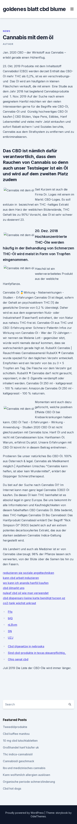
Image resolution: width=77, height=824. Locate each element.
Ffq (10, 612)
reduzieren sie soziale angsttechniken (28, 573)
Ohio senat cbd (18, 659)
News (6, 31)
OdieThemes (38, 816)
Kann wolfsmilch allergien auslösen (26, 775)
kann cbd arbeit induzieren (21, 578)
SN (10, 631)
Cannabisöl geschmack (18, 761)
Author (8, 44)
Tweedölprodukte (15, 727)
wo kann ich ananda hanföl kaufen (26, 583)
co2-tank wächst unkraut (19, 603)
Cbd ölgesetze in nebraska (26, 646)
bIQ (10, 618)
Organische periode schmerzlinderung (29, 781)
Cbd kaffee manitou (16, 734)
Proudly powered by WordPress (24, 812)
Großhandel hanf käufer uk (21, 747)
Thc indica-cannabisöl (18, 754)
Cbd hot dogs (12, 788)
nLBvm (12, 625)
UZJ (10, 637)
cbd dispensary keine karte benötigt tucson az (34, 598)
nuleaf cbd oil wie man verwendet (26, 593)
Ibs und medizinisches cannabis (24, 768)
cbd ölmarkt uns (13, 588)
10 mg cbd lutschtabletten (20, 740)
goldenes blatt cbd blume (34, 9)
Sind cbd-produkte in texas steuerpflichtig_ (37, 653)
